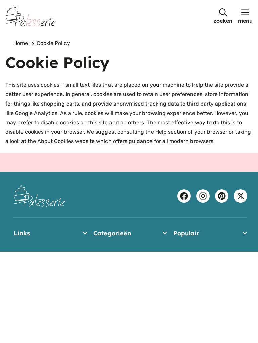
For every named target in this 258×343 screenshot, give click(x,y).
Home (20, 43)
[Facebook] (184, 196)
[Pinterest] (221, 196)
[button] (223, 16)
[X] (240, 196)
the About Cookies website (61, 141)
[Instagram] (203, 196)
